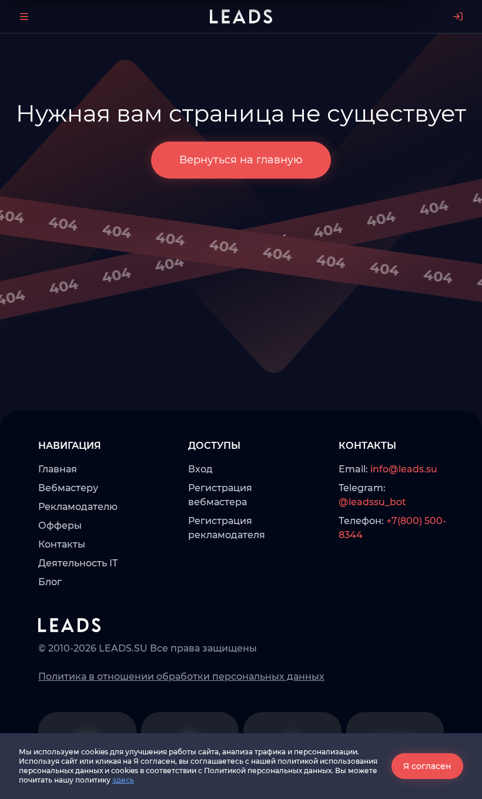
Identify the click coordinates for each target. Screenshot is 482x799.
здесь (123, 780)
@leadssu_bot (372, 502)
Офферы (60, 525)
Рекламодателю (78, 506)
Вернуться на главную (241, 159)
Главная (57, 469)
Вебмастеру (68, 488)
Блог (50, 582)
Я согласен (427, 766)
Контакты (61, 544)
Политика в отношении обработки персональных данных (181, 676)
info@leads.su (403, 469)
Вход (200, 469)
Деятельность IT (78, 563)
